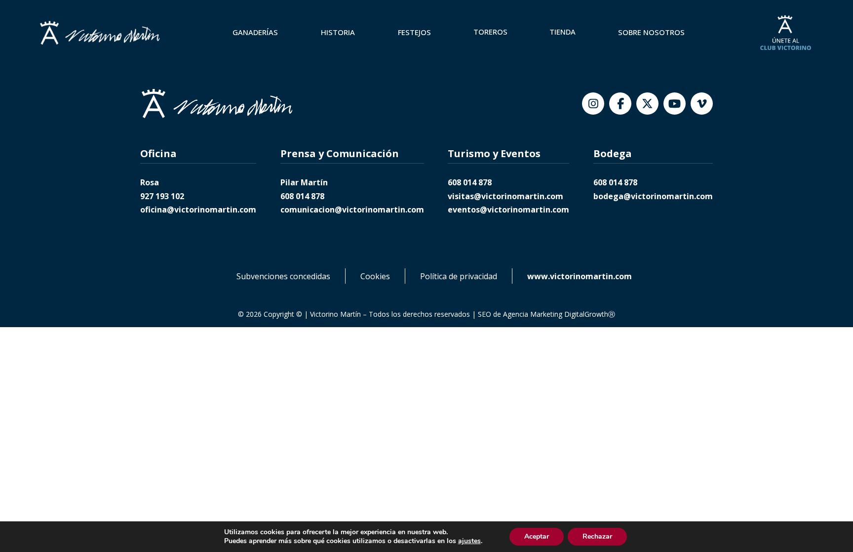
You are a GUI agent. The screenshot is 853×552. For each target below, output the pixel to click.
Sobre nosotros (651, 32)
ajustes (469, 541)
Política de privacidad (458, 276)
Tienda (562, 32)
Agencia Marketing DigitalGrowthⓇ (559, 314)
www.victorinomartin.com (579, 276)
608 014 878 (302, 196)
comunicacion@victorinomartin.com (352, 209)
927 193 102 (162, 196)
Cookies (375, 276)
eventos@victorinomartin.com (508, 209)
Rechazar (597, 536)
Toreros (490, 32)
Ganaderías (255, 32)
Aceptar (536, 536)
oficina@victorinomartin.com (198, 209)
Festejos (414, 32)
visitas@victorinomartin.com (505, 196)
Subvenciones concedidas (283, 276)
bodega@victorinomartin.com (653, 196)
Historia (338, 32)
